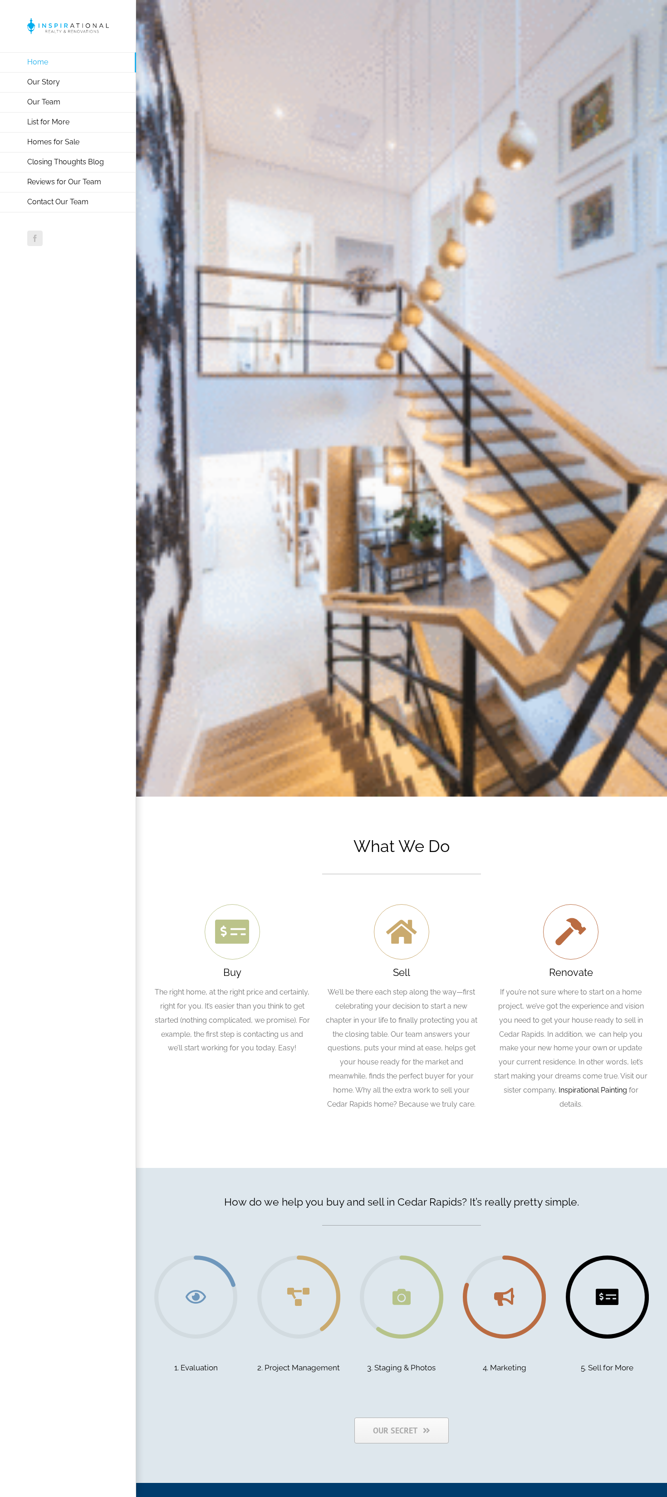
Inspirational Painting (593, 1090)
